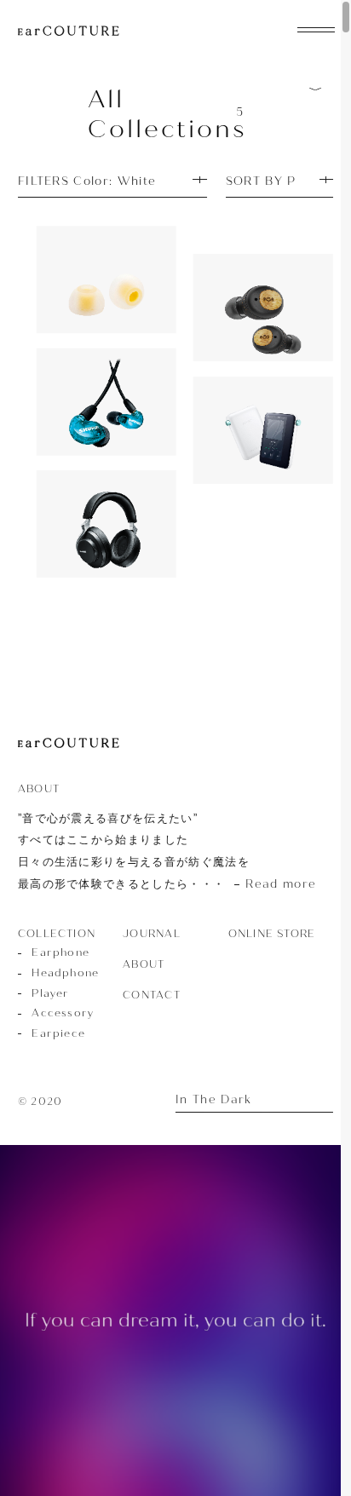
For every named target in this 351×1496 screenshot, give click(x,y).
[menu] (316, 28)
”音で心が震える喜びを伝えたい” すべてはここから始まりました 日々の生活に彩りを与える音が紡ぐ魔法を (167, 851)
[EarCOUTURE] (68, 744)
